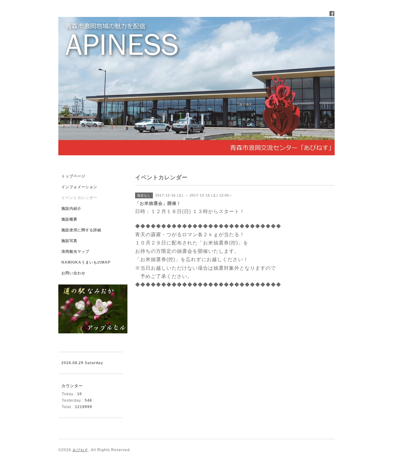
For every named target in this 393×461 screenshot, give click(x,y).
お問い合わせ (73, 273)
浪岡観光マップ (75, 251)
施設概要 (69, 219)
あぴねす (80, 450)
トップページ (73, 176)
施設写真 (69, 241)
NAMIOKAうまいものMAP (86, 262)
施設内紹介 (71, 208)
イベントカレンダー (79, 198)
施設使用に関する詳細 (81, 230)
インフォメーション (79, 187)
